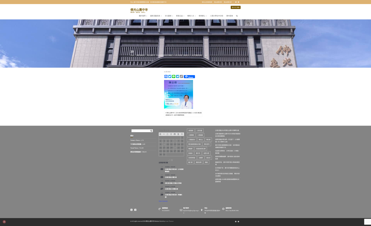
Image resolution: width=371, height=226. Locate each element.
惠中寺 (198, 153)
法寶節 (201, 158)
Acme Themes (169, 221)
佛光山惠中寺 (139, 9)
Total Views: (134, 148)
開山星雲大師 (227, 2)
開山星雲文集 (218, 2)
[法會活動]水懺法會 (171, 177)
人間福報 (200, 135)
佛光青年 (207, 144)
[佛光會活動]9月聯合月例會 (173, 183)
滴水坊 (208, 158)
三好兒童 (199, 130)
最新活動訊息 (155, 16)
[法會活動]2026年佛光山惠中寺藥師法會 (227, 130)
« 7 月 (170, 160)
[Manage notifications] (4, 221)
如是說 (190, 153)
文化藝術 (168, 16)
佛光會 (208, 139)
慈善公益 (179, 16)
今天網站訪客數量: (136, 144)
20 (175, 147)
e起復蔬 (190, 130)
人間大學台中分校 (216, 16)
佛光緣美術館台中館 (194, 144)
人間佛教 (191, 135)
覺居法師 (198, 162)
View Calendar (163, 201)
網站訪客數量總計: (136, 152)
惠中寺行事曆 (235, 7)
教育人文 (190, 16)
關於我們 (142, 16)
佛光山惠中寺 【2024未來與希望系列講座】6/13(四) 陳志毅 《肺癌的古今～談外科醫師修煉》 (183, 114)
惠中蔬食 (229, 16)
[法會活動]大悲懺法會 (171, 189)
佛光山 (201, 139)
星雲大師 (206, 153)
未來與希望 (191, 158)
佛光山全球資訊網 (207, 2)
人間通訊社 (191, 139)
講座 (206, 162)
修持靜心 (202, 16)
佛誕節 (190, 149)
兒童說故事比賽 (200, 149)
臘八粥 (190, 162)
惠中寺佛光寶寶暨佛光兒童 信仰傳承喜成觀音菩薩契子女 (150, 2)
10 (164, 144)
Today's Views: (135, 140)
